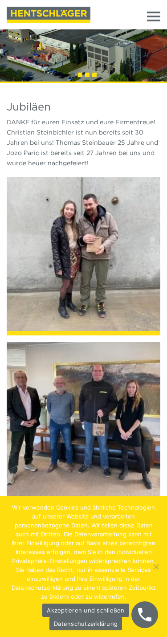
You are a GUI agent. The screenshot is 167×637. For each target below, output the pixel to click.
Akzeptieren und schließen (85, 610)
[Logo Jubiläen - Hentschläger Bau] (48, 15)
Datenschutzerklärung (86, 623)
